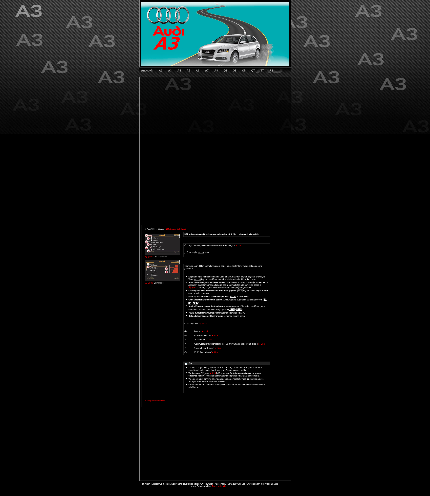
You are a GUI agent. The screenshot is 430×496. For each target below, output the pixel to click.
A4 (179, 70)
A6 (197, 70)
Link (238, 245)
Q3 (234, 70)
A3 (170, 70)
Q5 (244, 70)
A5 (188, 70)
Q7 (253, 70)
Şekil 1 (150, 257)
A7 (207, 70)
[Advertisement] (191, 91)
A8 (216, 70)
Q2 (225, 70)
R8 (271, 70)
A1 (160, 70)
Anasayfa (147, 70)
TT (262, 70)
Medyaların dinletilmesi (175, 229)
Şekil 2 (150, 283)
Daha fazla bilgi (219, 486)
